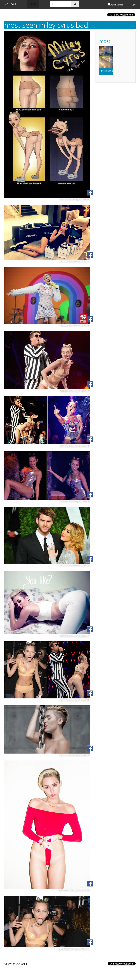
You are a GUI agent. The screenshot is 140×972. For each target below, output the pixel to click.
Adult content (117, 4)
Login (133, 4)
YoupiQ (10, 4)
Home (33, 4)
